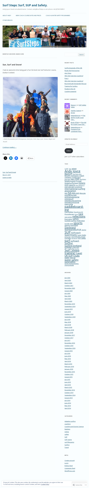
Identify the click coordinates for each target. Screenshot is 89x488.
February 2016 (69, 366)
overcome (69, 204)
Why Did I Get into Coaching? (74, 81)
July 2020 (67, 293)
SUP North (74, 238)
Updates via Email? (71, 139)
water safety (71, 259)
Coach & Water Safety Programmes (58, 15)
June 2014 (68, 403)
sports (78, 223)
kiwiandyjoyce (75, 115)
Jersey (73, 113)
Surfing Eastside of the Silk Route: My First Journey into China (73, 70)
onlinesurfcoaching (73, 200)
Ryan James (68, 219)
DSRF (77, 179)
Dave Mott (67, 179)
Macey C (73, 105)
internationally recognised (73, 187)
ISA (69, 193)
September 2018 (70, 317)
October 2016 (69, 346)
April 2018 (68, 325)
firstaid (78, 181)
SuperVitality (71, 234)
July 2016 (67, 353)
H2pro (82, 182)
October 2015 (69, 374)
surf (67, 241)
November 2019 (70, 304)
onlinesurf (69, 199)
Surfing (69, 243)
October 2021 (69, 286)
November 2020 (70, 288)
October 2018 (69, 314)
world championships (72, 264)
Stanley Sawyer (76, 111)
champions (75, 176)
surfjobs (68, 247)
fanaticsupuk (70, 181)
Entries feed (69, 466)
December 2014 (70, 390)
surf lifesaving (69, 442)
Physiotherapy (69, 214)
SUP (68, 232)
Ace (70, 169)
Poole (76, 214)
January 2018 (69, 333)
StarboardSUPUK (73, 229)
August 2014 (69, 398)
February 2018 (69, 330)
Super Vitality (81, 235)
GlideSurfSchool (71, 183)
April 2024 (68, 280)
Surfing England (73, 245)
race (80, 214)
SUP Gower (68, 237)
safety (76, 218)
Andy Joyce (72, 171)
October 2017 (69, 338)
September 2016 (70, 348)
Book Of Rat (75, 122)
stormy (84, 230)
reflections (78, 216)
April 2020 (68, 299)
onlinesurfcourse (72, 202)
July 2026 (67, 278)
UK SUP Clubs (72, 255)
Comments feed (70, 468)
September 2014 (70, 395)
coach (81, 175)
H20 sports (70, 185)
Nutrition (67, 429)
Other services (7, 20)
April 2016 (68, 361)
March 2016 (68, 364)
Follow (69, 151)
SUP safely (82, 238)
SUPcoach (76, 232)
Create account (70, 460)
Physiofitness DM (78, 212)
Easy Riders (83, 179)
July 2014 (67, 400)
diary (73, 179)
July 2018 (67, 320)
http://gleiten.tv (80, 185)
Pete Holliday (69, 212)
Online (67, 432)
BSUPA (67, 175)
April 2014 (68, 408)
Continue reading (9, 147)
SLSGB (67, 224)
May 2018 (68, 322)
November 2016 (70, 343)
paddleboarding (74, 208)
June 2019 (68, 312)
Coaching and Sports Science (74, 427)
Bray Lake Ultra (77, 174)
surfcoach (75, 241)
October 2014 (69, 393)
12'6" (66, 169)
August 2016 (69, 351)
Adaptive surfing (70, 421)
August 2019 (69, 309)
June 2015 (68, 382)
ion (66, 193)
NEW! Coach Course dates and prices (28, 15)
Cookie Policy (45, 484)
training (70, 253)
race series (68, 217)
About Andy (7, 15)
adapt (74, 168)
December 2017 (70, 335)
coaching (68, 177)
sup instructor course (78, 237)
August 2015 (69, 377)
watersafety (70, 262)
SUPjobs (68, 238)
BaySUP (68, 173)
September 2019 (70, 306)
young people (69, 265)
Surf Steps (72, 250)
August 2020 (69, 291)
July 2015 (67, 380)
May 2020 (68, 296)
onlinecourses (71, 195)
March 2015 (68, 387)
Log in (66, 463)
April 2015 (68, 385)
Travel (78, 253)
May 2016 (68, 359)
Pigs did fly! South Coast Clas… (78, 118)
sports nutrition (71, 225)
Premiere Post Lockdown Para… (76, 130)
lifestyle (83, 193)
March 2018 (68, 327)
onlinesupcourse (72, 197)
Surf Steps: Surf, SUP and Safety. (25, 5)
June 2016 (68, 356)
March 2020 (68, 301)
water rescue (70, 257)
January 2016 (69, 369)
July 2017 (67, 340)
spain (71, 224)
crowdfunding (76, 177)
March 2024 (68, 283)
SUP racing (68, 440)
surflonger (75, 248)
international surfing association (75, 189)
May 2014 (68, 406)
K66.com (75, 193)
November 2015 (70, 372)
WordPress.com (70, 471)
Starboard (70, 227)
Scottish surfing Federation (75, 221)
